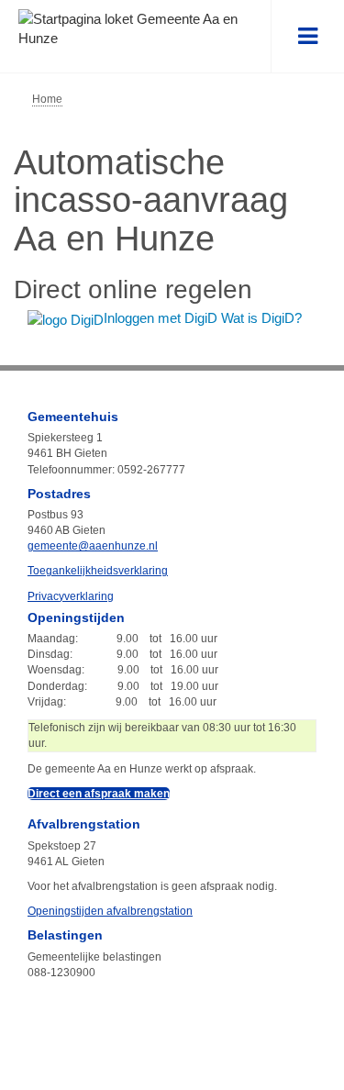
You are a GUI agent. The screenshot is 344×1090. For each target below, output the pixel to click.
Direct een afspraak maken (99, 793)
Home (47, 99)
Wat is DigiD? (261, 318)
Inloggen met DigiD (162, 318)
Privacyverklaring (71, 596)
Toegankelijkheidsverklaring (98, 570)
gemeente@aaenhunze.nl (93, 545)
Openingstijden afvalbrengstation (110, 911)
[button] (308, 36)
